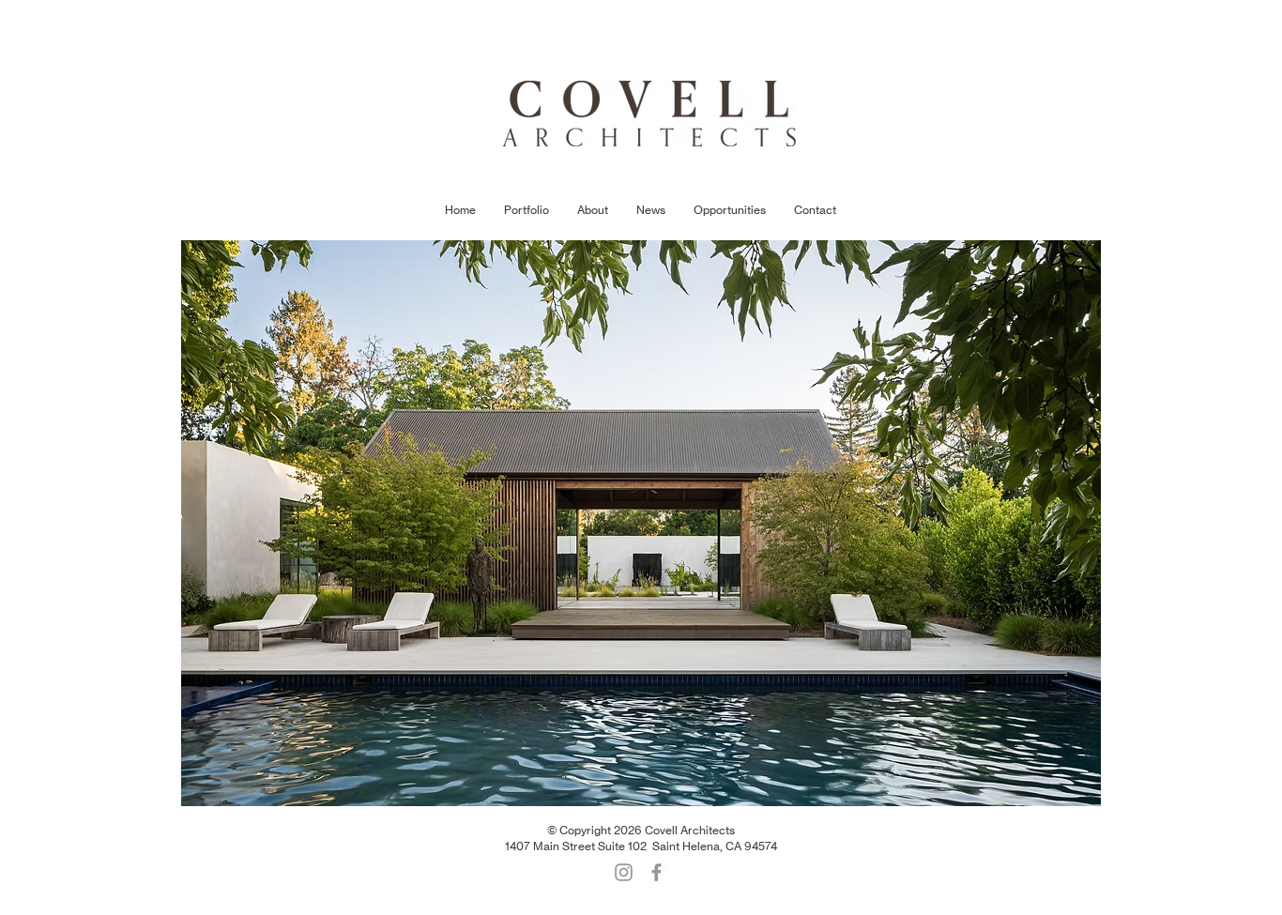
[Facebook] (656, 872)
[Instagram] (623, 872)
